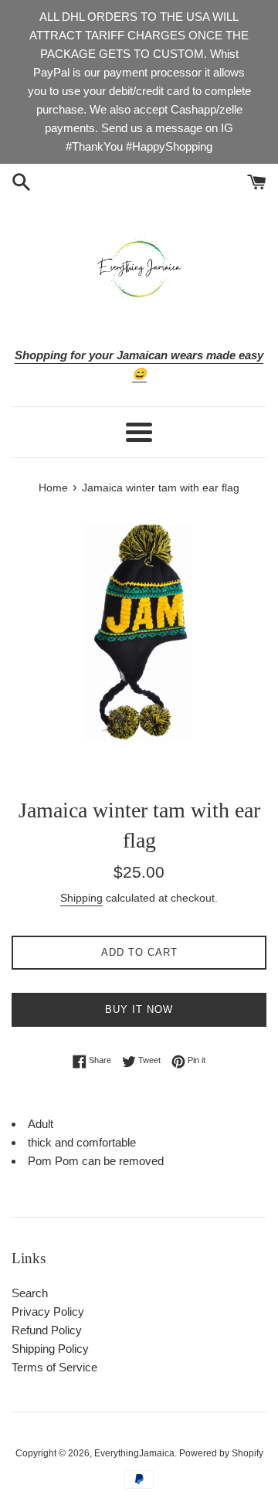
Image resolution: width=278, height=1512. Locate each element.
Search (30, 1293)
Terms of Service (54, 1367)
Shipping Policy (50, 1348)
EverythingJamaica (134, 1453)
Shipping (81, 898)
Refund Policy (47, 1330)
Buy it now (139, 1009)
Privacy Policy (48, 1311)
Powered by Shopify (221, 1453)
